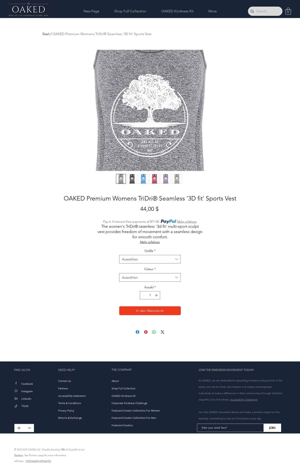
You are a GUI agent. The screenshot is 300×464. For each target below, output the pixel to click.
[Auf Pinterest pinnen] (145, 332)
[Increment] (156, 295)
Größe (150, 251)
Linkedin (26, 398)
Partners (18, 455)
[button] (288, 11)
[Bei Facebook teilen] (137, 332)
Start (45, 34)
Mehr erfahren (187, 222)
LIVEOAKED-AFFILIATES (38, 461)
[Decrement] (143, 295)
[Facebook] (16, 383)
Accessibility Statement (244, 399)
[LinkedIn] (16, 398)
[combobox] (150, 259)
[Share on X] (162, 332)
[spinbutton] (150, 295)
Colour (150, 269)
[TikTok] (16, 406)
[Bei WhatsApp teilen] (154, 332)
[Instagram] (16, 391)
